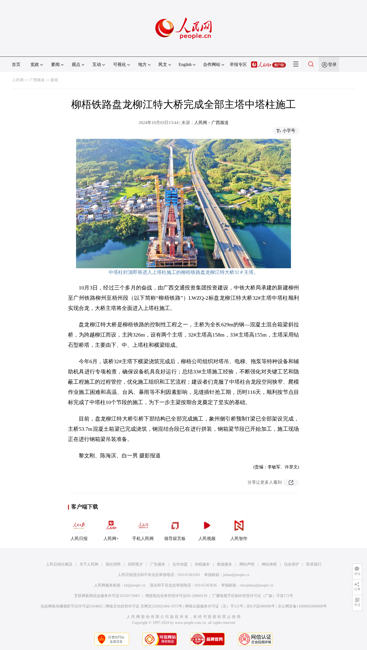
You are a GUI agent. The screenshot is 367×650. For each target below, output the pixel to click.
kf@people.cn (134, 585)
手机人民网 (143, 538)
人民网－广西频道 (211, 122)
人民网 (18, 80)
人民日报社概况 (59, 564)
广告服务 (157, 564)
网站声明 (246, 564)
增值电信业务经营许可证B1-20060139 (176, 596)
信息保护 (291, 564)
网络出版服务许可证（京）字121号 (214, 606)
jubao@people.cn (236, 575)
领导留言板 (175, 538)
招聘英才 (135, 564)
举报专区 (238, 64)
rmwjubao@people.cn (256, 585)
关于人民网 (89, 564)
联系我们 (313, 564)
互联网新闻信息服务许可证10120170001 (107, 596)
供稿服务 (202, 564)
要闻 (54, 80)
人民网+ (111, 538)
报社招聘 (113, 564)
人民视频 (206, 538)
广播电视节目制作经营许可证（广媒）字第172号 (252, 596)
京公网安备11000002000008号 (302, 606)
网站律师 (269, 564)
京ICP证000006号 (260, 606)
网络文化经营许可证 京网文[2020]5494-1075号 (144, 606)
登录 (332, 64)
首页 (16, 64)
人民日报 (79, 538)
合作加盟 (180, 564)
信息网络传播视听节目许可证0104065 (72, 606)
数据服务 (224, 564)
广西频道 (37, 80)
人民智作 (238, 538)
